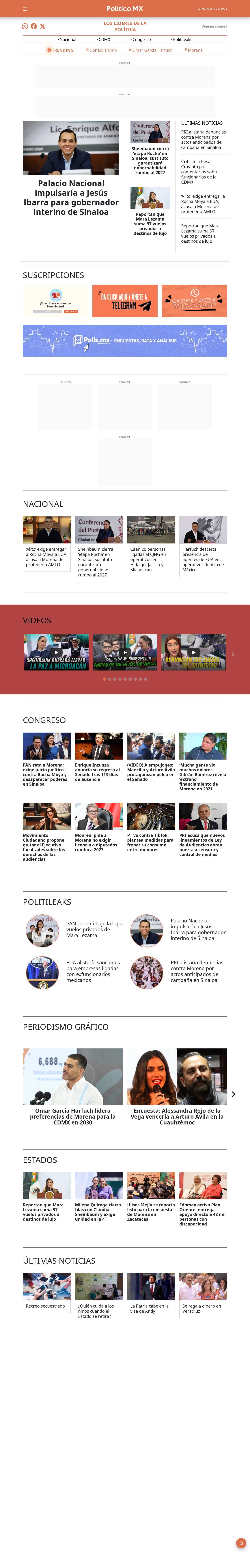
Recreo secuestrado (45, 1306)
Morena (195, 50)
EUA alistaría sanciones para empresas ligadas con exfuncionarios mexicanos (93, 971)
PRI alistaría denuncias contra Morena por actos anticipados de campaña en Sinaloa (203, 139)
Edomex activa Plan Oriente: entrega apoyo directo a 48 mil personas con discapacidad (202, 1214)
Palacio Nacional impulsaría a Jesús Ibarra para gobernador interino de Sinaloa (71, 197)
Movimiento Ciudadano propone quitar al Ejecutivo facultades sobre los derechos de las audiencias (44, 847)
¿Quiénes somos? (213, 26)
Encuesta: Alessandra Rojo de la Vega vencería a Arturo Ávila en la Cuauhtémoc (177, 1116)
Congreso (142, 39)
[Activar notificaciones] (241, 1543)
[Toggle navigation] (25, 8)
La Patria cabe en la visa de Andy (149, 1308)
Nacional (68, 39)
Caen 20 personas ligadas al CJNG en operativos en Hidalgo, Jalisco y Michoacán (148, 559)
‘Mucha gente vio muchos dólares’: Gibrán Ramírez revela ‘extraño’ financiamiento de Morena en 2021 (202, 777)
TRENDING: (63, 50)
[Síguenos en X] (43, 26)
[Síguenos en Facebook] (34, 26)
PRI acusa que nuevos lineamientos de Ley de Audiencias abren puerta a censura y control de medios (202, 844)
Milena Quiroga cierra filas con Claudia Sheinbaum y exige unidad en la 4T (98, 1212)
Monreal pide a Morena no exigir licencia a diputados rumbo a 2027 (96, 842)
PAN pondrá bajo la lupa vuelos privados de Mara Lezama (94, 929)
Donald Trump (103, 50)
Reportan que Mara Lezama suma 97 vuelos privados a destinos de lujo (150, 223)
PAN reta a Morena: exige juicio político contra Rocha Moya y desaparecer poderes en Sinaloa (45, 774)
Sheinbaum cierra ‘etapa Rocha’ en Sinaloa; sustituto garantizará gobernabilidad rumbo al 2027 (150, 160)
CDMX (104, 39)
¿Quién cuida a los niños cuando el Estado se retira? (96, 1311)
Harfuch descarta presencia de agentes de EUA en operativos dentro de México (203, 559)
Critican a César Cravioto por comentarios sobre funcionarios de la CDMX (200, 171)
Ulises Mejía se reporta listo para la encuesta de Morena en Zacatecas (151, 1212)
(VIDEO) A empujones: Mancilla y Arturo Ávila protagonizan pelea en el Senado (151, 772)
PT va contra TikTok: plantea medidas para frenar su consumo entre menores (150, 842)
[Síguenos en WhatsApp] (25, 26)
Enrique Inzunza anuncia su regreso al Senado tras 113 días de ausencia (97, 772)
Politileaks (182, 39)
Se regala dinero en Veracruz (201, 1308)
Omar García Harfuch (152, 50)
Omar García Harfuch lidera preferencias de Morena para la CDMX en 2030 (73, 1116)
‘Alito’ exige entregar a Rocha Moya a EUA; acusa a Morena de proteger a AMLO (203, 203)
